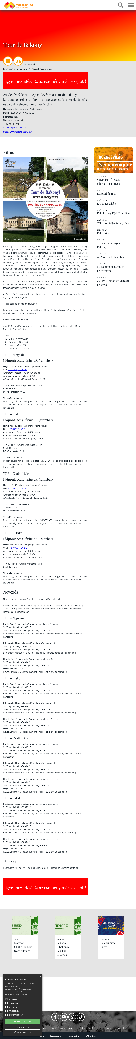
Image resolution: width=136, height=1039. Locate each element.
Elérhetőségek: (10, 117)
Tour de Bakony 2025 (42, 69)
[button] (22, 1032)
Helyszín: (7, 109)
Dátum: (6, 113)
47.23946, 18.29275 (17, 369)
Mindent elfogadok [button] (22, 1021)
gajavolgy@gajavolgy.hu (14, 127)
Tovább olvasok (21, 994)
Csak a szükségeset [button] (22, 1027)
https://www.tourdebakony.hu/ (17, 132)
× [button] (40, 977)
